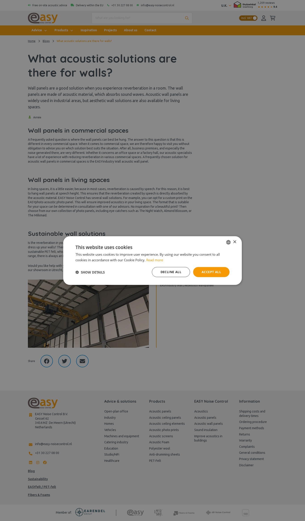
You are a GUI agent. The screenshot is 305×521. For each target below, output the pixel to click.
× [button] (234, 242)
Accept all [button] (211, 272)
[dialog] (152, 260)
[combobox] (228, 242)
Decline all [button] (171, 272)
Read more (154, 259)
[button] (90, 272)
